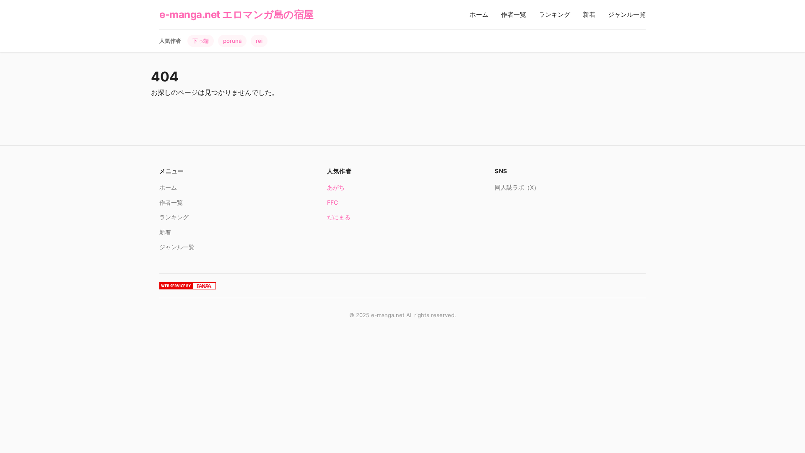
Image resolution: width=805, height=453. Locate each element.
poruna (232, 40)
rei (259, 40)
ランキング (554, 14)
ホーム (479, 14)
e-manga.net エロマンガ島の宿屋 (236, 14)
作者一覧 (513, 14)
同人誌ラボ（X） (517, 187)
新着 (589, 14)
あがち (336, 187)
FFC (332, 202)
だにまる (339, 217)
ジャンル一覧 (627, 14)
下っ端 (200, 40)
